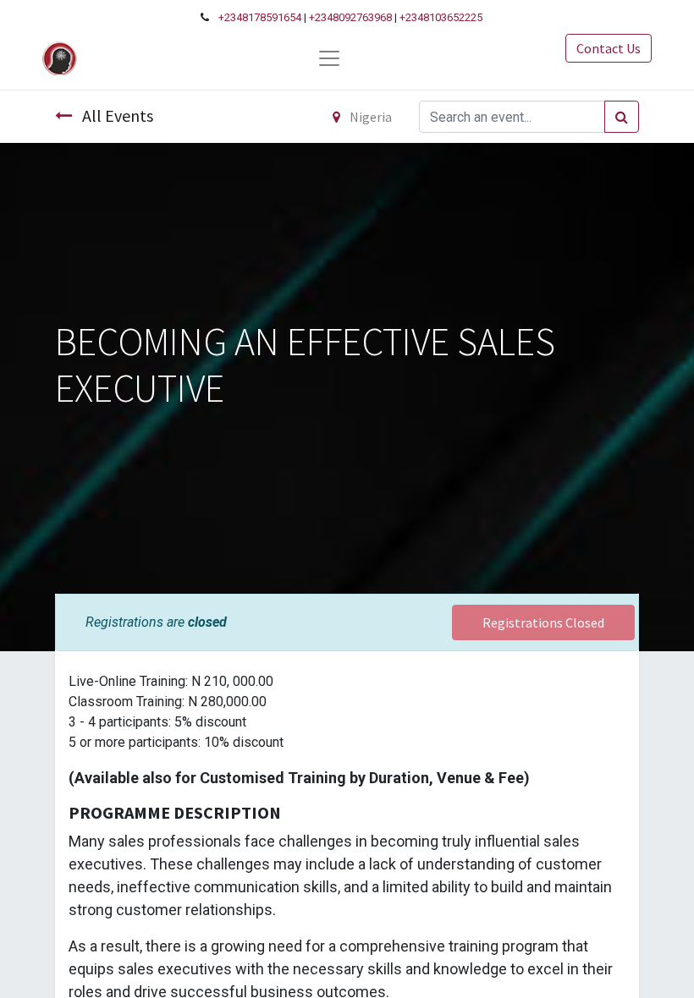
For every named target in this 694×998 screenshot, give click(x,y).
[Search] (621, 117)
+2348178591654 (259, 17)
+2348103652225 (440, 17)
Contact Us (608, 48)
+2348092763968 (350, 17)
